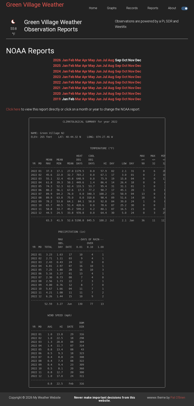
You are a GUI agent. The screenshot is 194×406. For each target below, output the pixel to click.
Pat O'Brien (178, 397)
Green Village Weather (35, 4)
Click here (13, 109)
